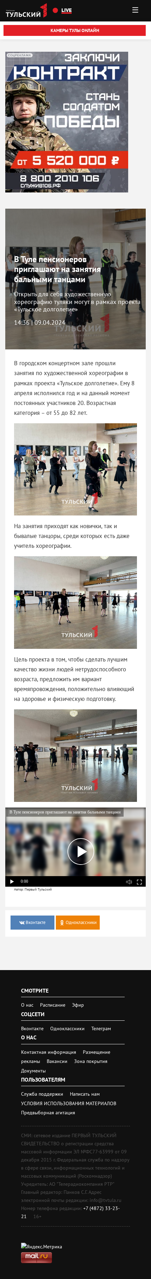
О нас (27, 1005)
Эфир (78, 1005)
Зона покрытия (90, 1061)
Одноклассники (68, 1028)
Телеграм (101, 1028)
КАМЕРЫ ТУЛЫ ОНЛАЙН (75, 30)
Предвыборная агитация (48, 1112)
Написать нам (85, 1094)
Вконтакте (33, 1028)
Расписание (52, 1005)
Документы (33, 1071)
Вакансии (58, 1061)
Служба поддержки (43, 1094)
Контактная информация (49, 1052)
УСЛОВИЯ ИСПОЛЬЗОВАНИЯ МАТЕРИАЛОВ (68, 1103)
